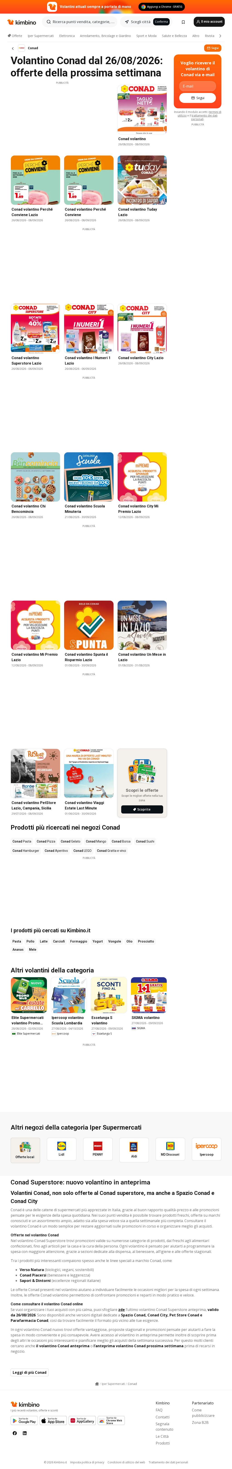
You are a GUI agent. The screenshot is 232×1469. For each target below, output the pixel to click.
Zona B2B (200, 1422)
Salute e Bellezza (174, 36)
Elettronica (67, 36)
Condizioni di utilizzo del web (126, 1462)
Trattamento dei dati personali (168, 1462)
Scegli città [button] (140, 21)
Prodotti (163, 1443)
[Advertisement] (62, 116)
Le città (162, 1436)
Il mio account (211, 21)
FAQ (159, 1410)
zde (121, 1309)
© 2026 (55, 1462)
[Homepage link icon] (97, 1384)
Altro (195, 36)
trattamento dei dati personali (204, 117)
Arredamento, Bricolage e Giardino (105, 36)
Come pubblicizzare (203, 1413)
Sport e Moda (146, 36)
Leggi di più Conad (29, 1372)
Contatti (162, 1417)
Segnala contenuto (164, 1426)
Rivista (209, 36)
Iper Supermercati (41, 36)
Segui (215, 48)
